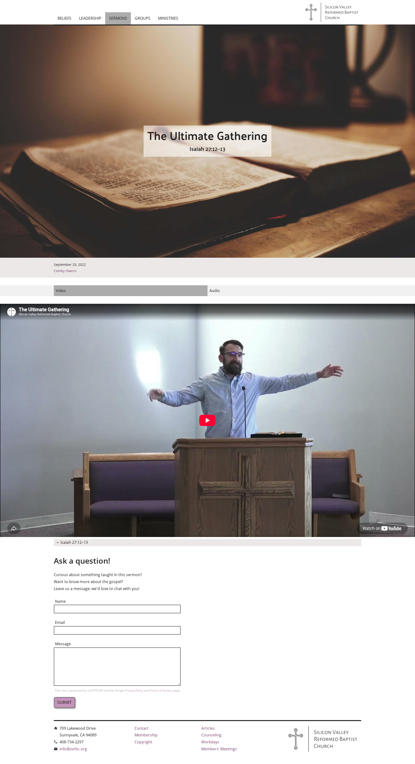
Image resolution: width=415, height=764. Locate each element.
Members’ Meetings (219, 749)
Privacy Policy (134, 690)
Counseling (211, 735)
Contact (141, 728)
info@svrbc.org (73, 749)
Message (63, 643)
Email (60, 622)
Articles (208, 728)
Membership (146, 735)
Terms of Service (161, 690)
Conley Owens (65, 271)
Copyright (143, 742)
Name (60, 601)
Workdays (210, 742)
